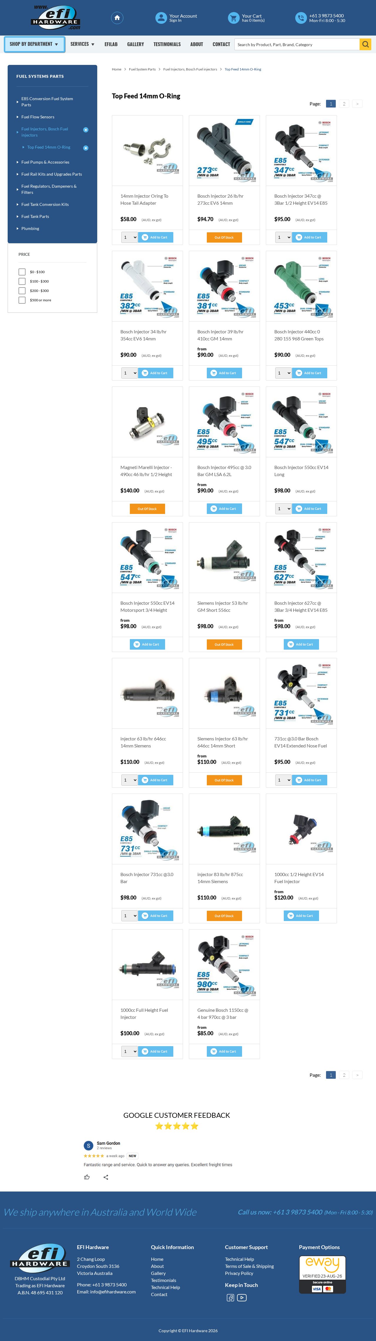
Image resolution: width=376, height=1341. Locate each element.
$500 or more (40, 300)
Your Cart (252, 16)
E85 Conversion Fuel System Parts (47, 101)
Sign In (175, 20)
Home (116, 69)
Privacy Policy (239, 1273)
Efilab (111, 44)
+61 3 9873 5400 (326, 15)
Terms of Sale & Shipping (249, 1266)
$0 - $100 (37, 272)
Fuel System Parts (142, 69)
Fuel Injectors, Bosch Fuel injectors (44, 131)
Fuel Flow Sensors (37, 116)
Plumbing (30, 228)
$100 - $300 (39, 281)
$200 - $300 (39, 290)
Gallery (135, 44)
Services (79, 44)
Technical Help (165, 1287)
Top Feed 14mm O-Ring (48, 146)
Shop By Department (31, 44)
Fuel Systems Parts (40, 76)
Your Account (183, 16)
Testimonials (167, 44)
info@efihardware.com (113, 1291)
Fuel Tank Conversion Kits (45, 204)
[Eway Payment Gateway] (322, 1292)
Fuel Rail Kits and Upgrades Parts (51, 174)
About (196, 44)
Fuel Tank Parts (35, 216)
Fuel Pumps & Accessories (45, 161)
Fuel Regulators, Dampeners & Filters (49, 189)
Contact (221, 44)
